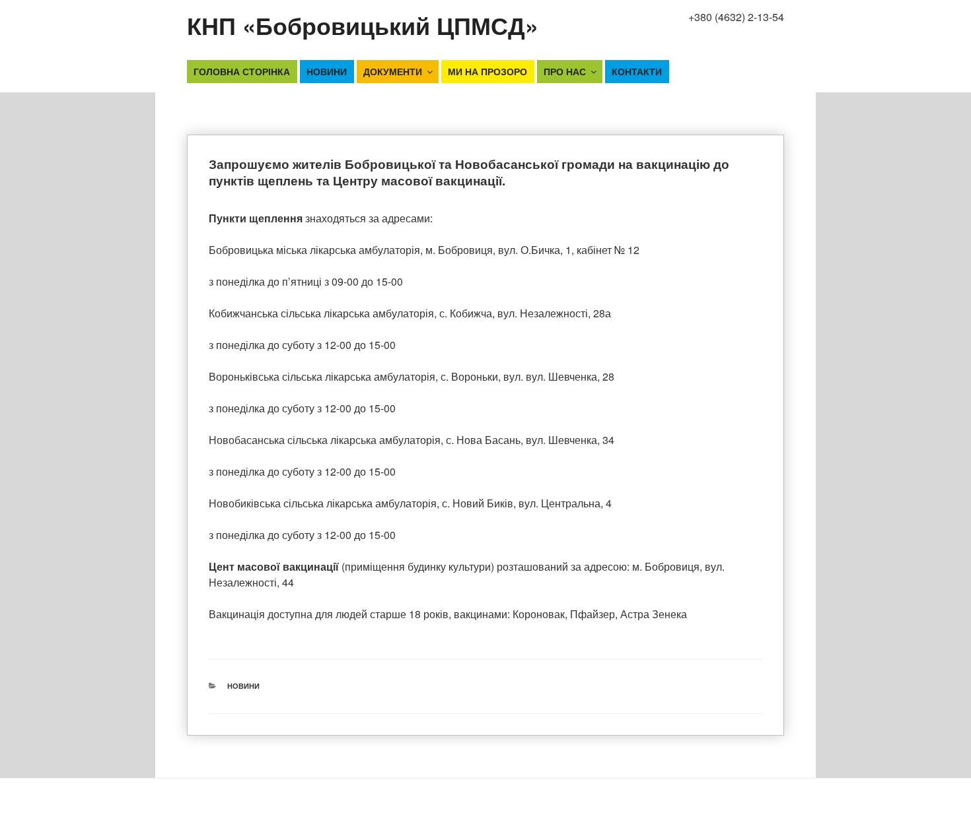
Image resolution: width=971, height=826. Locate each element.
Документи (392, 71)
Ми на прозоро (487, 71)
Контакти (637, 71)
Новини (326, 71)
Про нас (565, 71)
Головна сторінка (242, 71)
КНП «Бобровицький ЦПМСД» (362, 25)
